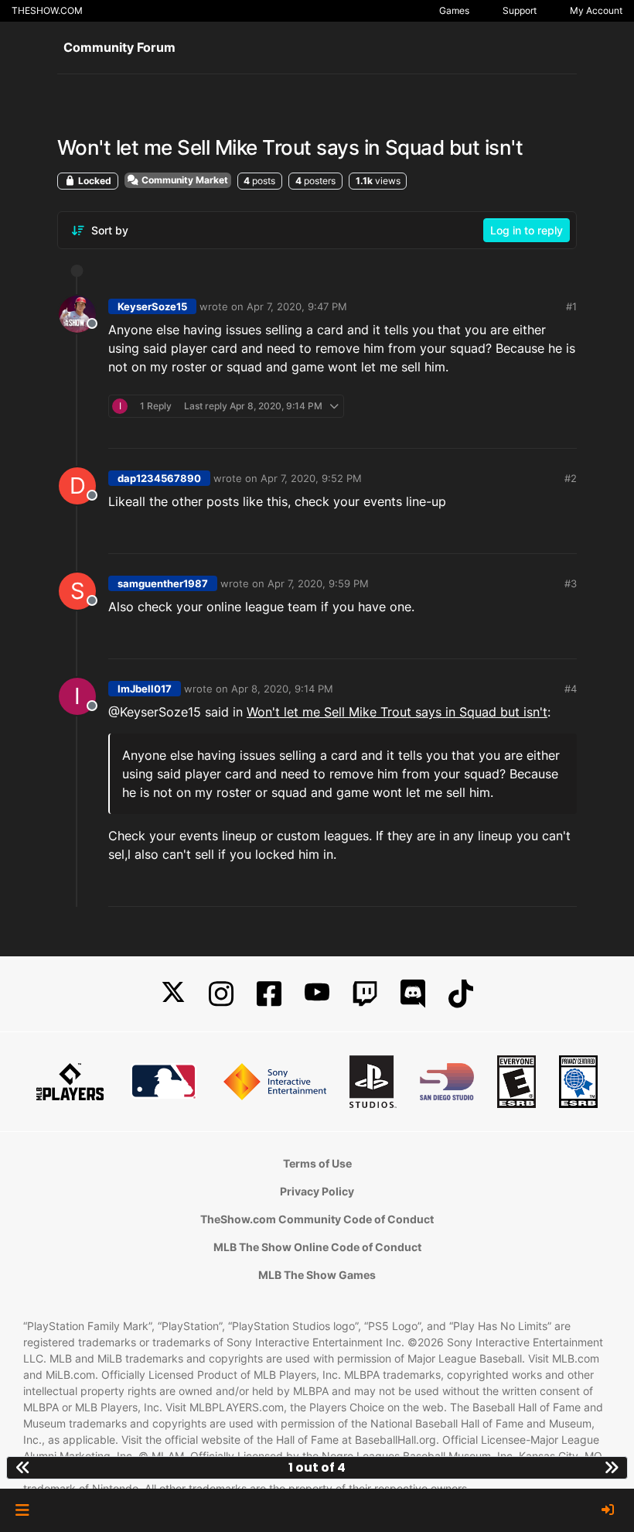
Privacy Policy (317, 1191)
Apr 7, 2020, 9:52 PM (311, 478)
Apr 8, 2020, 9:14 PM (282, 688)
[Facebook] (269, 994)
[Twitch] (365, 994)
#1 (571, 306)
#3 (570, 583)
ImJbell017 (145, 688)
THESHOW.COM (47, 10)
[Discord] (413, 994)
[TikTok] (460, 994)
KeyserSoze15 (152, 306)
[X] (173, 994)
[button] (22, 1510)
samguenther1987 (163, 583)
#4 (570, 688)
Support (520, 10)
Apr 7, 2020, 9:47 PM (297, 306)
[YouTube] (317, 994)
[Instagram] (221, 994)
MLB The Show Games (317, 1274)
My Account (596, 10)
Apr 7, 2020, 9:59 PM (318, 583)
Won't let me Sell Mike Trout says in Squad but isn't (397, 712)
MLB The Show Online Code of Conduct (317, 1246)
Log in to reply (526, 230)
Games (454, 10)
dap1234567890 (159, 478)
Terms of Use (317, 1163)
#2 (570, 478)
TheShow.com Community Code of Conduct (317, 1219)
